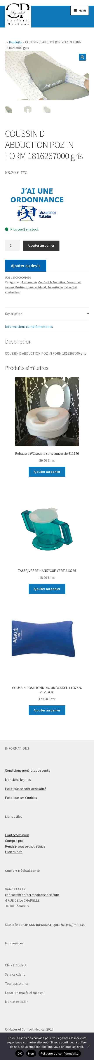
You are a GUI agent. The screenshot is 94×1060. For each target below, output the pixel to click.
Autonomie (29, 282)
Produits (15, 42)
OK (19, 1053)
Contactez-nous (17, 835)
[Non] (88, 1046)
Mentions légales (18, 779)
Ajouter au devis (25, 265)
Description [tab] (14, 313)
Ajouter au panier (41, 245)
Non (31, 1053)
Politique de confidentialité (25, 788)
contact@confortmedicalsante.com (32, 894)
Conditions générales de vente (27, 770)
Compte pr (13, 840)
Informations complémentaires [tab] (29, 326)
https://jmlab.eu (73, 924)
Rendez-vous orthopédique (25, 846)
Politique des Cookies (21, 797)
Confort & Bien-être (51, 282)
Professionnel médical (30, 287)
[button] (82, 57)
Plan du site (14, 852)
